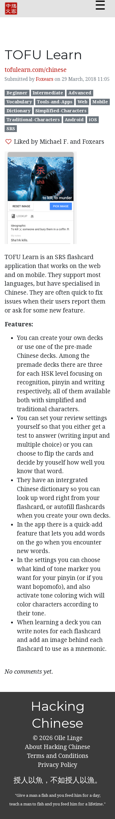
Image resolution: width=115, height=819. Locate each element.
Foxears (44, 79)
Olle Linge (67, 738)
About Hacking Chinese (57, 747)
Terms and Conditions (57, 755)
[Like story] (8, 141)
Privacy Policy (57, 764)
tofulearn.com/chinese (36, 69)
